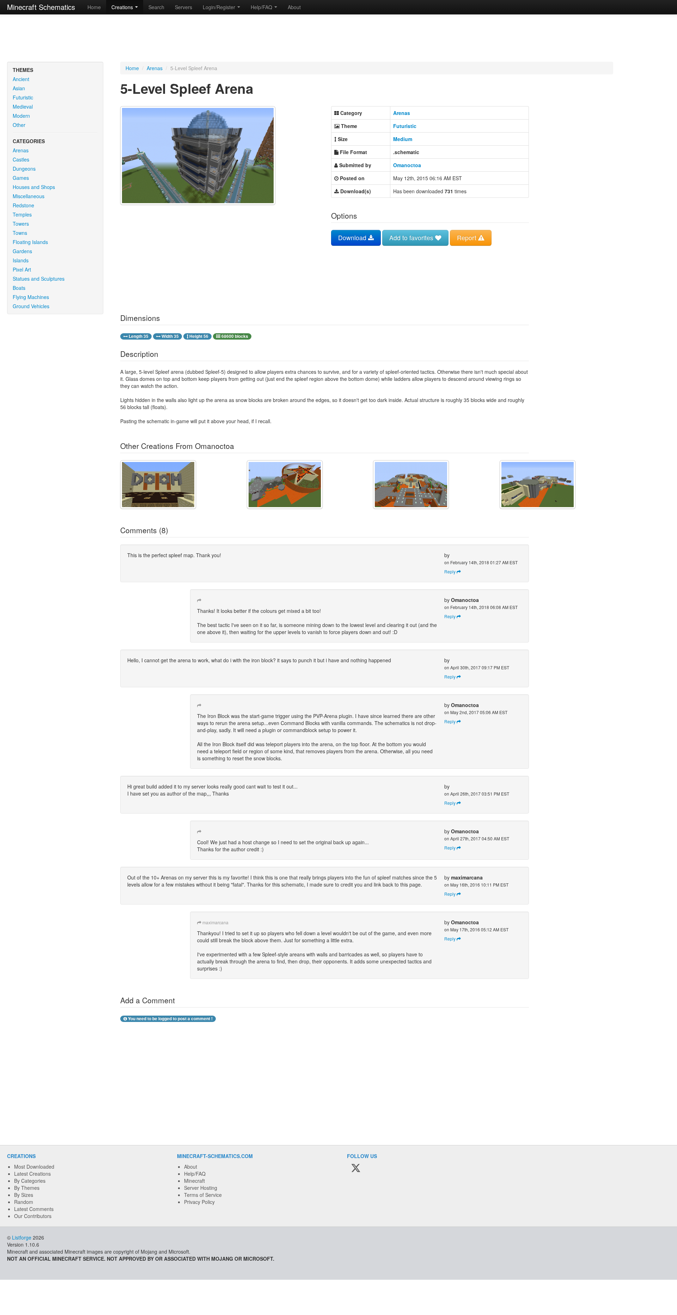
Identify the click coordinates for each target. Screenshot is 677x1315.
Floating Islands (30, 241)
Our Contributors (32, 1215)
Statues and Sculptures (39, 278)
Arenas (21, 150)
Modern (21, 115)
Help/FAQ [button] (262, 7)
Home (94, 7)
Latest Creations (32, 1173)
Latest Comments (34, 1208)
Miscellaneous (28, 196)
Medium (402, 138)
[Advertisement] (338, 38)
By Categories (29, 1180)
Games (21, 177)
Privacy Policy (199, 1201)
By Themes (26, 1187)
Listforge (21, 1237)
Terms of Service (203, 1194)
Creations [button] (122, 7)
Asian (19, 88)
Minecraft (194, 1180)
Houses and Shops (34, 186)
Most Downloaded (34, 1166)
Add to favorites (412, 237)
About (294, 7)
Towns (20, 232)
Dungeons (24, 168)
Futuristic (23, 97)
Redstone (23, 205)
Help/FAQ (195, 1173)
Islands (21, 260)
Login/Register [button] (220, 7)
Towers (21, 223)
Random (23, 1201)
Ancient (21, 79)
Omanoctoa (407, 165)
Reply (450, 571)
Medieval (23, 106)
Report (467, 237)
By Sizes (23, 1194)
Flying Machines (31, 296)
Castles (21, 159)
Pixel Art (22, 269)
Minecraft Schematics (41, 7)
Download (353, 237)
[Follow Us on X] (356, 1168)
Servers (183, 7)
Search (156, 7)
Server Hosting (200, 1187)
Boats (19, 287)
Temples (22, 214)
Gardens (22, 251)
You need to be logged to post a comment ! (170, 1019)
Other (19, 124)
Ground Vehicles (31, 306)
